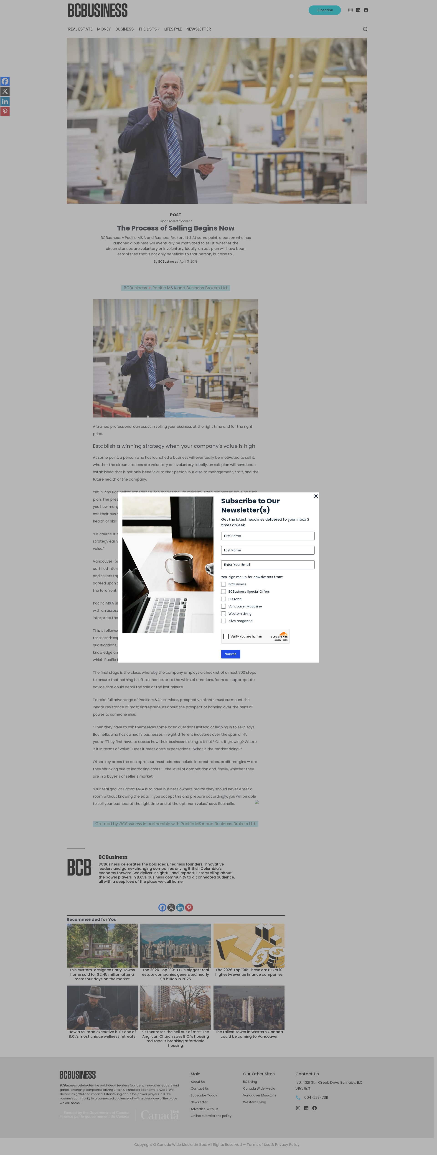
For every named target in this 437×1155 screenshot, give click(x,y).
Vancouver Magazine (245, 606)
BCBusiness (237, 584)
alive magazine (241, 621)
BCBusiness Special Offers (249, 591)
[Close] (316, 496)
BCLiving (235, 599)
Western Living (240, 613)
